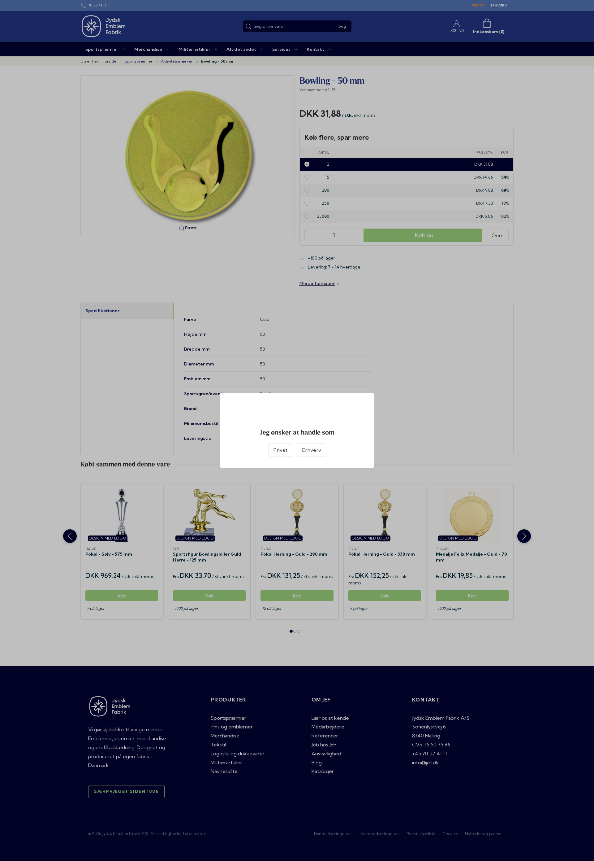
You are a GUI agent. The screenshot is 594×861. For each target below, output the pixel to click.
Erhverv (311, 450)
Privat (280, 450)
